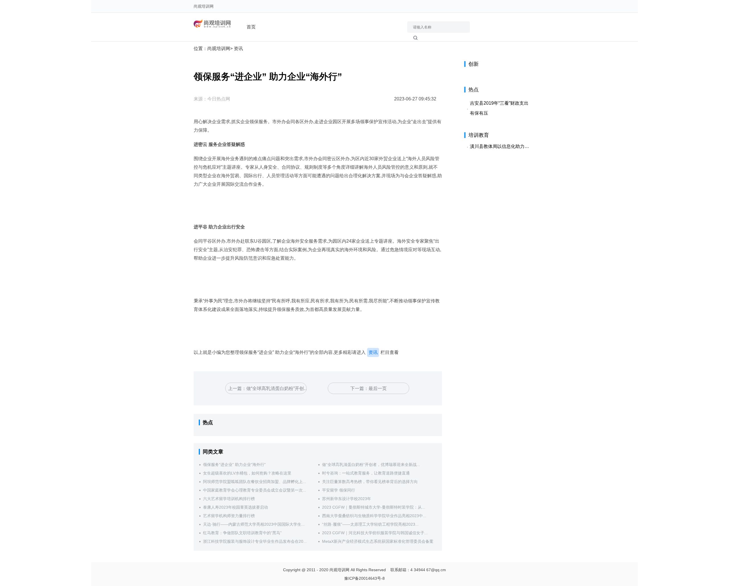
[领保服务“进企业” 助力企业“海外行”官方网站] (214, 23)
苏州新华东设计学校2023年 (346, 498)
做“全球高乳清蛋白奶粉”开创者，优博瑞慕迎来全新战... (371, 464)
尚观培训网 (204, 6)
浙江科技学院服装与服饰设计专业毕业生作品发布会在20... (255, 541)
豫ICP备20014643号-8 (364, 578)
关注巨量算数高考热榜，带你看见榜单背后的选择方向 (370, 481)
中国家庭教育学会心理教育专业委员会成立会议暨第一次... (254, 490)
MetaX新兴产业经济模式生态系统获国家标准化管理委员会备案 (377, 541)
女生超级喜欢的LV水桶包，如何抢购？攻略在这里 (247, 473)
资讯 (238, 48)
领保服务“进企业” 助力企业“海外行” (234, 464)
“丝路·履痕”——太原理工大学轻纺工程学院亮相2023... (370, 524)
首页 (251, 26)
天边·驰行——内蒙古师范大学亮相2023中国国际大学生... (254, 524)
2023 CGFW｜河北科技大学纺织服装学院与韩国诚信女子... (375, 533)
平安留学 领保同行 (338, 490)
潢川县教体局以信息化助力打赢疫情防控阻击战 (501, 146)
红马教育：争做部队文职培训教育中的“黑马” (242, 533)
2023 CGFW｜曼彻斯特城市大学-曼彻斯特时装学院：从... (373, 507)
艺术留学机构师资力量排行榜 (229, 515)
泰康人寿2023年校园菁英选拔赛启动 (235, 507)
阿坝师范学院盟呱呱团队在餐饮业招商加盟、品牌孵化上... (254, 481)
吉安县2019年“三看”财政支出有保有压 (499, 108)
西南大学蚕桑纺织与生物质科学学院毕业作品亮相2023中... (374, 515)
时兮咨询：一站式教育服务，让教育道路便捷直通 (366, 473)
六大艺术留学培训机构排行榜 (229, 498)
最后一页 (377, 388)
